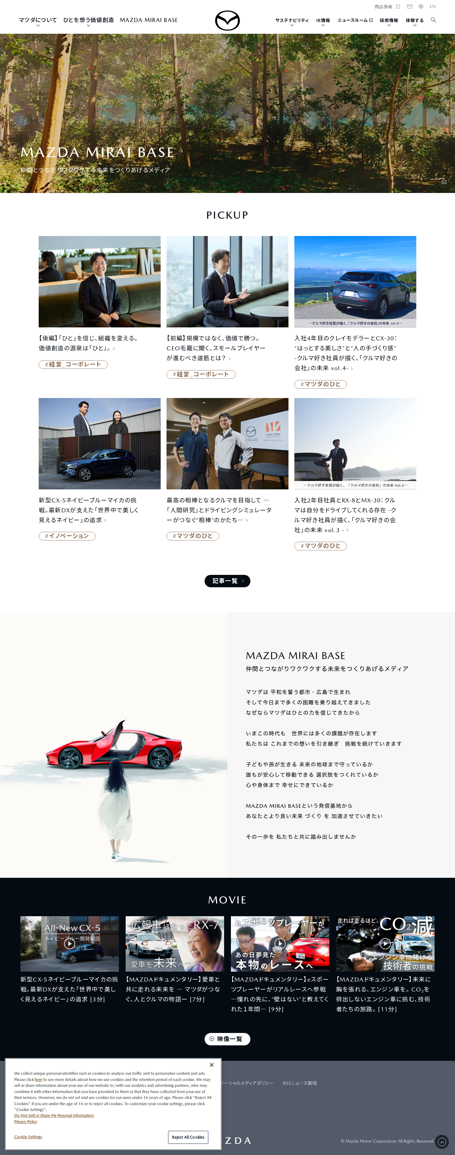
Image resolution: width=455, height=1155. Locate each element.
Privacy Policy (25, 1121)
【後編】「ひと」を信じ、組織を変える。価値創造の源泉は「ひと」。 (88, 343)
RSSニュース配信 (300, 1083)
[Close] (212, 1065)
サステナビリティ (292, 20)
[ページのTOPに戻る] (442, 1142)
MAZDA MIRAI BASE (149, 20)
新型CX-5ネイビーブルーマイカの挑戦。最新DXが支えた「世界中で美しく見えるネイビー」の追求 (89, 510)
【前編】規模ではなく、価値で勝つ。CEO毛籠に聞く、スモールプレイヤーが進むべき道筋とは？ (216, 348)
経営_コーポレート (75, 364)
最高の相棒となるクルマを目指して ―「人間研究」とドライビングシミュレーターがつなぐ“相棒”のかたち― (219, 510)
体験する (415, 20)
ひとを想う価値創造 (88, 20)
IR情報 (323, 20)
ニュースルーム (353, 20)
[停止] (444, 182)
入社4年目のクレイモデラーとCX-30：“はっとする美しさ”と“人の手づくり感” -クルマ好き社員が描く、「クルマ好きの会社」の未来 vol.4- (346, 353)
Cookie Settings (28, 1137)
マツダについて (38, 20)
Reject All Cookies (188, 1137)
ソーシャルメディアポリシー (247, 1083)
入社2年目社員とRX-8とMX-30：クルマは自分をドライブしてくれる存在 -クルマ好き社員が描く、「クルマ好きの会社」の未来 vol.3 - (345, 515)
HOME (433, 6)
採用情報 (389, 20)
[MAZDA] (227, 21)
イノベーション (69, 535)
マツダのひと (322, 384)
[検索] (434, 20)
